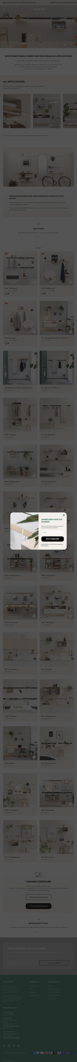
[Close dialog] (64, 515)
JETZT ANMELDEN (52, 539)
